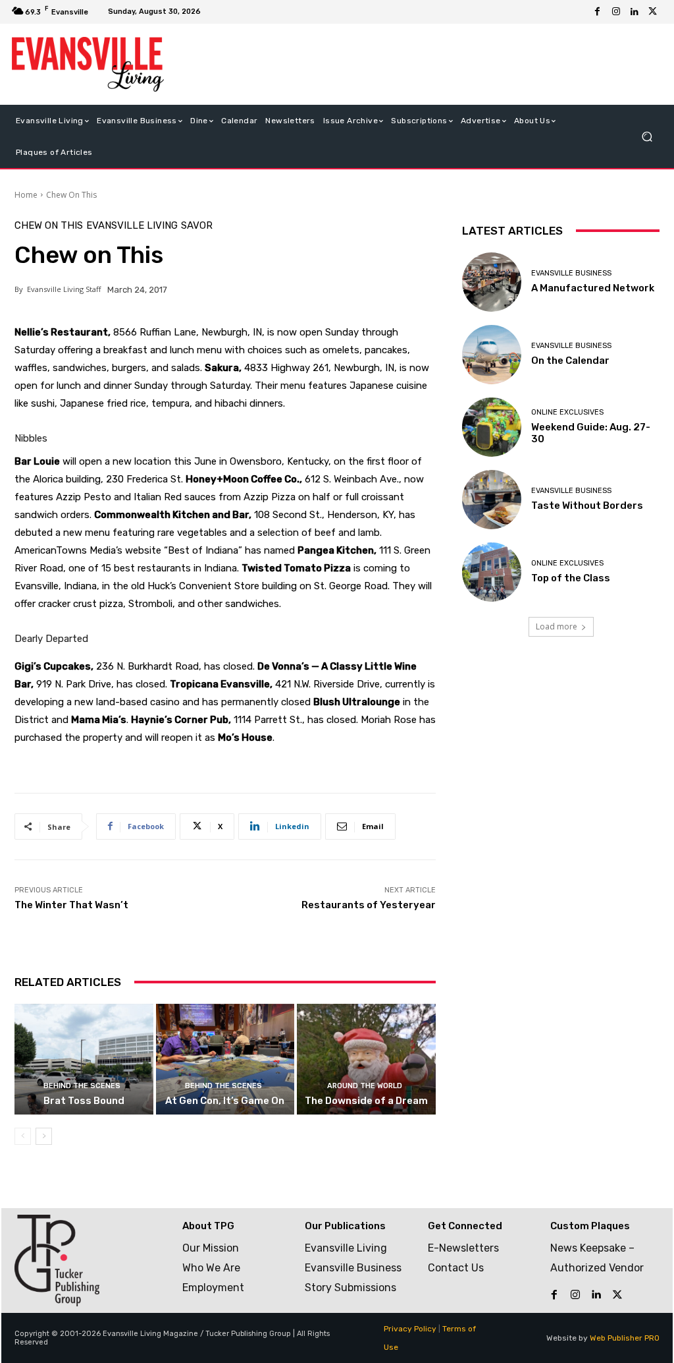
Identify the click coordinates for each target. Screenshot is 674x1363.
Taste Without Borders (587, 505)
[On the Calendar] (491, 354)
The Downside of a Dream (366, 1101)
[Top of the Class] (491, 572)
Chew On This (71, 194)
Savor (197, 226)
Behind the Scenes (81, 1085)
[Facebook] (597, 12)
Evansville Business (571, 273)
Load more (556, 626)
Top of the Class (570, 578)
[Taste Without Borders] (491, 499)
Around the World (364, 1085)
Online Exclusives (567, 412)
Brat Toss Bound (83, 1101)
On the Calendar (570, 360)
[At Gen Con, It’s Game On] (225, 1059)
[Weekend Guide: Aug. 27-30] (491, 427)
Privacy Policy (410, 1328)
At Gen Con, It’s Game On (224, 1101)
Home (26, 194)
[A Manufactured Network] (491, 282)
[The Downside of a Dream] (366, 1059)
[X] (653, 12)
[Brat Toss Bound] (83, 1059)
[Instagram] (616, 12)
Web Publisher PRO (625, 1338)
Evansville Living (132, 226)
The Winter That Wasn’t (71, 905)
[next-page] (44, 1136)
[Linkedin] (634, 12)
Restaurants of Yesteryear (368, 905)
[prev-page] (22, 1136)
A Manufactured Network (592, 288)
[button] (646, 136)
